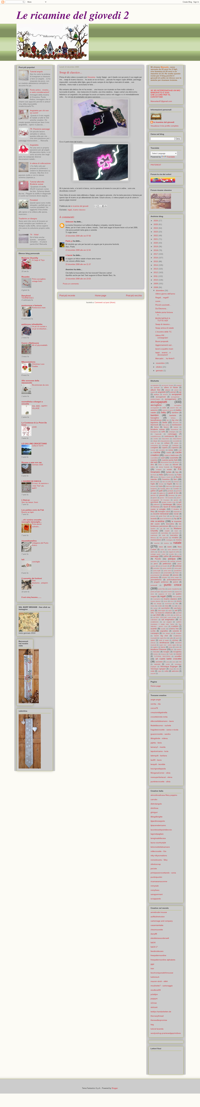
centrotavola (169, 436)
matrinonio (154, 535)
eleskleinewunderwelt (160, 938)
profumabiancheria (174, 580)
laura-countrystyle (158, 843)
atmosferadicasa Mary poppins (164, 795)
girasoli (162, 495)
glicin (179, 495)
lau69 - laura (156, 760)
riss (177, 604)
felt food (153, 475)
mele (163, 535)
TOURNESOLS (27, 298)
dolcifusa (154, 808)
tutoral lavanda (157, 1029)
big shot (175, 420)
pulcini (175, 582)
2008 (156, 287)
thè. (172, 649)
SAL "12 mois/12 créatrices (162, 613)
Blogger (115, 1088)
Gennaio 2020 (37, 465)
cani (180, 432)
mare (176, 531)
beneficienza (156, 420)
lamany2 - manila (158, 747)
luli (22, 559)
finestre (155, 477)
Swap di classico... (163, 324)
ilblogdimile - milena (159, 738)
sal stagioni (167, 622)
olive (164, 552)
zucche (153, 673)
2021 (156, 239)
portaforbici (177, 570)
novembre (160, 363)
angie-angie (156, 699)
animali (173, 392)
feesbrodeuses (157, 951)
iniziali (176, 514)
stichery (175, 640)
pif (171, 566)
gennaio (159, 370)
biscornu (176, 422)
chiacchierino (177, 438)
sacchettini (165, 608)
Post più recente (67, 295)
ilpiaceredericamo (158, 825)
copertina (175, 448)
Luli (161, 528)
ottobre (159, 367)
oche (162, 549)
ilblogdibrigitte (156, 817)
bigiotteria (154, 422)
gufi (180, 502)
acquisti (178, 385)
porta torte (167, 570)
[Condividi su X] (100, 206)
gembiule (170, 491)
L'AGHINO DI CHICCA (31, 481)
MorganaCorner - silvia (160, 773)
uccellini (178, 656)
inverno (153, 516)
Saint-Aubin (161, 610)
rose (173, 606)
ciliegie (155, 441)
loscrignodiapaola (158, 769)
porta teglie (157, 570)
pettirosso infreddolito (31, 324)
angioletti (162, 392)
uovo (174, 662)
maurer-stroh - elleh (159, 981)
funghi (177, 486)
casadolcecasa (156, 436)
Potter (177, 573)
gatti (161, 491)
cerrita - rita (156, 704)
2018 (156, 250)
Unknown (69, 222)
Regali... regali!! (162, 297)
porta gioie (177, 568)
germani (178, 491)
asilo (164, 408)
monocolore (156, 540)
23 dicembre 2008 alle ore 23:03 (78, 279)
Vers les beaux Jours (29, 502)
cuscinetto (174, 458)
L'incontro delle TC (163, 332)
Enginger (177, 467)
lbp (175, 519)
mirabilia (175, 538)
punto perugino (155, 591)
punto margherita (173, 589)
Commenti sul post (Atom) (105, 302)
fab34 (153, 942)
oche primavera (173, 549)
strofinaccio (164, 642)
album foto (155, 390)
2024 (156, 228)
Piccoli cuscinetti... (163, 305)
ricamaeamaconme (159, 881)
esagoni (158, 469)
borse (156, 427)
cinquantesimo (165, 441)
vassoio (157, 664)
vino (177, 669)
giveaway (171, 495)
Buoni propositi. (162, 341)
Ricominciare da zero (40, 385)
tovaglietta (177, 652)
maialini (167, 531)
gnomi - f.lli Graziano (166, 498)
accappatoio (155, 385)
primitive (164, 577)
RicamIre (25, 277)
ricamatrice (157, 599)
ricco (172, 601)
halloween (156, 504)
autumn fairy (174, 408)
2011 (156, 276)
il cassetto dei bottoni (31, 578)
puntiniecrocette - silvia (160, 781)
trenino (155, 654)
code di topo (155, 443)
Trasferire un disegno (28, 218)
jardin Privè (162, 516)
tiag (152, 1024)
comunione (154, 445)
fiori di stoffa (167, 482)
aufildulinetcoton (158, 916)
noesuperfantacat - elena (161, 777)
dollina (153, 467)
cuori (163, 458)
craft (179, 450)
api (180, 392)
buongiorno (154, 432)
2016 (156, 258)
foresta (161, 484)
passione (154, 561)
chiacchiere (165, 438)
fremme (153, 486)
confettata (175, 445)
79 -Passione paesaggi (40, 129)
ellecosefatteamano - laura (162, 721)
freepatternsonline (158, 955)
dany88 (154, 934)
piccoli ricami (162, 566)
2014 (156, 265)
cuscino (154, 460)
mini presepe (163, 537)
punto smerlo (167, 591)
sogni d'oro (163, 638)
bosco (166, 427)
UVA (180, 662)
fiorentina (166, 479)
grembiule (154, 502)
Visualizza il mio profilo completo (165, 126)
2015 (156, 261)
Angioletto (34, 145)
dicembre (160, 290)
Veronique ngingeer (158, 669)
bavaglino (155, 418)
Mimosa (153, 537)
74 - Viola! (34, 234)
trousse (163, 654)
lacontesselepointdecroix (161, 830)
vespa (171, 669)
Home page (100, 295)
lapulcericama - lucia (159, 751)
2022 (156, 235)
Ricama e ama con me (31, 462)
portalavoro (157, 573)
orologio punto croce (158, 554)
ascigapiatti (176, 394)
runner (155, 608)
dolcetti (175, 465)
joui (171, 516)
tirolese (179, 649)
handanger (167, 504)
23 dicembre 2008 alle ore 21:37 (78, 264)
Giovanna (91, 77)
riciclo (179, 601)
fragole (169, 484)
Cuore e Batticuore (30, 343)
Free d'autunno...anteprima (40, 583)
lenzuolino (170, 524)
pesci (156, 564)
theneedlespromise (159, 1020)
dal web (154, 462)
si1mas (154, 1003)
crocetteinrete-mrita (159, 717)
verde (168, 664)
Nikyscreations (28, 362)
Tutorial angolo (36, 71)
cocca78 (154, 708)
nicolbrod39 (156, 990)
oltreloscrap (156, 864)
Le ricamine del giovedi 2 (72, 14)
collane (167, 443)
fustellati (176, 488)
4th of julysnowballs (39, 345)
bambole (172, 415)
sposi (153, 640)
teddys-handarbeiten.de (161, 1011)
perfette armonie (175, 561)
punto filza (161, 589)
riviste (153, 606)
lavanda (154, 519)
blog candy (165, 425)
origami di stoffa (174, 552)
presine (176, 575)
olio (159, 552)
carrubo (154, 799)
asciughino (156, 405)
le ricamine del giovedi (163, 122)
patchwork (163, 561)
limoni (173, 526)
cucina (156, 452)
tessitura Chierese (158, 649)
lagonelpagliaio (157, 834)
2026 (156, 220)
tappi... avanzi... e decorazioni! (163, 353)
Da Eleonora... (161, 308)
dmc (152, 465)
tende (177, 647)
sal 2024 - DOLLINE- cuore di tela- (165, 617)
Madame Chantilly (29, 258)
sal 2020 (157, 615)
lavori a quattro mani (164, 349)
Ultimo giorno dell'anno (165, 294)
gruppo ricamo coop (168, 502)
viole (152, 671)
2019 (156, 246)
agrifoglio (157, 387)
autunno (154, 410)
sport (177, 638)
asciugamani (161, 397)
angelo (153, 392)
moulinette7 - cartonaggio (162, 986)
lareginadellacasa (158, 838)
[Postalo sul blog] (98, 206)
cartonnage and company (162, 921)
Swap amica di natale (164, 328)
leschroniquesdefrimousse (162, 973)
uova (167, 662)
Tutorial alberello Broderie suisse (37, 183)
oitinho (153, 552)
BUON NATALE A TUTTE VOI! (162, 319)
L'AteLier (25, 500)
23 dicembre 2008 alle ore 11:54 (78, 250)
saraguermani (157, 894)
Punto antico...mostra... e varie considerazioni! (40, 91)
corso (170, 450)
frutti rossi (169, 486)
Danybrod (26, 296)
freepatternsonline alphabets (163, 960)
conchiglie (36, 562)
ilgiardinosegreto (158, 821)
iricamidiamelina (29, 541)
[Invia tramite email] (95, 206)
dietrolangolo (156, 804)
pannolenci (176, 556)
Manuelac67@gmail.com (161, 101)
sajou (170, 610)
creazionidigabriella (159, 712)
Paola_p (69, 241)
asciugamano (170, 399)
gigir (152, 964)
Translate (171, 157)
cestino (155, 438)
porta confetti (167, 568)
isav (152, 968)
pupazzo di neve (165, 594)
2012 (156, 272)
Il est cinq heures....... (31, 597)
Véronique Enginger (169, 666)
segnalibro (164, 631)
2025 (156, 224)
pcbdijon (154, 994)
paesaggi (155, 556)
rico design (157, 603)
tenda (170, 647)
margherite (154, 533)
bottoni (176, 427)
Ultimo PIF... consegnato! (161, 336)
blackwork (155, 425)
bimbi (164, 422)
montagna (169, 540)
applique (156, 394)
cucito (168, 452)
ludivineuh (155, 977)
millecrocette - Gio (158, 851)
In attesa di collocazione (40, 163)
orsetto (171, 554)
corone (153, 450)
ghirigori (154, 812)
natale (177, 542)
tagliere (155, 647)
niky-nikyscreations (159, 855)
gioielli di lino (173, 493)
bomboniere (176, 425)
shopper (178, 633)
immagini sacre (164, 512)
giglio (154, 493)
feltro (161, 475)
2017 (156, 254)
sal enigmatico (168, 619)
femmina (171, 475)
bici (168, 420)
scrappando (156, 899)
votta (166, 671)
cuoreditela (154, 458)
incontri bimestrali (161, 514)
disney (177, 462)
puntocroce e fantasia (31, 305)
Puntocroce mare (38, 308)
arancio (165, 394)
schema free (174, 629)
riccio (165, 601)
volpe (159, 671)
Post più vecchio (134, 295)
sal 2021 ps (177, 615)
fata (176, 472)
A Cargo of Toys (38, 260)
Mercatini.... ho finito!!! (164, 358)
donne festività (164, 467)
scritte (153, 631)
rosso (179, 606)
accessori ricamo (167, 385)
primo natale (175, 577)
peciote (154, 868)
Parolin (158, 559)
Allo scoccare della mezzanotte (30, 381)
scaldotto (174, 626)
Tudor (171, 654)
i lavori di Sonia (169, 507)
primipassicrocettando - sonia (163, 873)
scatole (163, 629)
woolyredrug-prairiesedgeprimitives (166, 1033)
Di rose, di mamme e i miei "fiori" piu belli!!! (40, 485)
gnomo (176, 500)
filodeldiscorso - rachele (161, 725)
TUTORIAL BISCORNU (162, 656)
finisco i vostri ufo (167, 477)
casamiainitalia (157, 925)
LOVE (34, 427)
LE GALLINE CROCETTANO (34, 443)
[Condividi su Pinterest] (105, 206)
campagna (172, 432)
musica (166, 543)
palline (166, 556)
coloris (176, 443)
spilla (171, 638)
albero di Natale (171, 387)
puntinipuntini (156, 877)
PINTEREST (156, 165)
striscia (153, 642)
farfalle (168, 472)
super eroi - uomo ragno (167, 645)
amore (176, 390)
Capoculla (158, 434)
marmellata (164, 533)
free (177, 484)
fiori (175, 479)
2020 (156, 243)
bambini (155, 415)
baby (163, 412)
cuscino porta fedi (169, 460)
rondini (160, 606)
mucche (156, 543)
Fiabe (179, 475)
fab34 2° (154, 947)
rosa (166, 606)
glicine (155, 498)
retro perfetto (177, 596)
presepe (166, 575)
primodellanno (156, 580)
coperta (165, 448)
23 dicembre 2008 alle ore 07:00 (78, 236)
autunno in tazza (167, 410)
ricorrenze (168, 603)
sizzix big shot (161, 636)
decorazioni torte (166, 462)
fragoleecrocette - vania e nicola (164, 730)
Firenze (176, 482)
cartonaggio (172, 434)
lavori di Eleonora (165, 518)
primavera (154, 577)
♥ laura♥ (69, 255)
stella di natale (164, 640)
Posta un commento (71, 284)
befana (173, 418)
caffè (163, 432)
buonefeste (174, 429)
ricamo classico (79, 210)
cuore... (158, 301)
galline (153, 491)
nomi (169, 547)
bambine (175, 413)
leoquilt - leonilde (158, 764)
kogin (177, 516)
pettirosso (167, 563)
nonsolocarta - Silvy (159, 860)
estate (169, 469)
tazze (163, 647)
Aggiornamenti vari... (164, 345)
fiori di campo (155, 482)
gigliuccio (162, 493)
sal (176, 610)
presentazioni (155, 575)
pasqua (171, 558)
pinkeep (178, 566)
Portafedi (34, 200)
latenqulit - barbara (159, 756)
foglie (153, 484)
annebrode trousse (159, 912)
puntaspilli (154, 585)
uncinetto (159, 662)
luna (168, 528)
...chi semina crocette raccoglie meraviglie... (31, 521)
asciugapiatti (159, 402)
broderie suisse (158, 429)
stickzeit (154, 1007)
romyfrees (155, 890)
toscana (156, 652)
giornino (153, 495)
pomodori (156, 568)
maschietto (175, 533)
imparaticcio (177, 511)
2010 (156, 280)
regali (70, 210)
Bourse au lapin (27, 512)
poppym (154, 998)
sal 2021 (167, 615)
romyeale (155, 886)
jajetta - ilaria (156, 743)
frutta (161, 486)
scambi (154, 628)
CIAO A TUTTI (37, 446)
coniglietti (154, 448)
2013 (156, 269)
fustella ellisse (165, 488)
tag (180, 645)
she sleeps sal (167, 633)
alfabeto (167, 390)
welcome (175, 671)
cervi (179, 436)
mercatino (174, 535)
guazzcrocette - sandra (160, 734)
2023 (156, 232)
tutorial (178, 654)
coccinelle (176, 441)
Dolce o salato (163, 464)
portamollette (168, 573)
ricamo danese (156, 601)
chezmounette (157, 930)
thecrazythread (157, 1016)
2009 (156, 283)
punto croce (172, 584)
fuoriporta (154, 488)
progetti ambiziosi (161, 582)
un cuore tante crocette (168, 658)
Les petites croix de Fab (32, 510)
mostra (178, 540)
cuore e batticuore (171, 455)
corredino (162, 450)
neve (161, 547)
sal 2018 (178, 613)
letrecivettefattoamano (160, 847)
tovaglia (166, 652)
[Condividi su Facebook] (103, 206)
